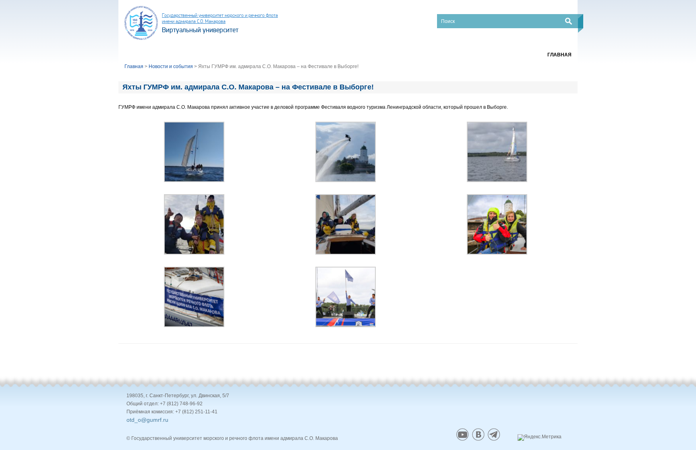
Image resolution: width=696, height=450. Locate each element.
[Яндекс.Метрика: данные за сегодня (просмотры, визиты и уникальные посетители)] (539, 437)
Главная (559, 55)
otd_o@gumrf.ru (147, 420)
